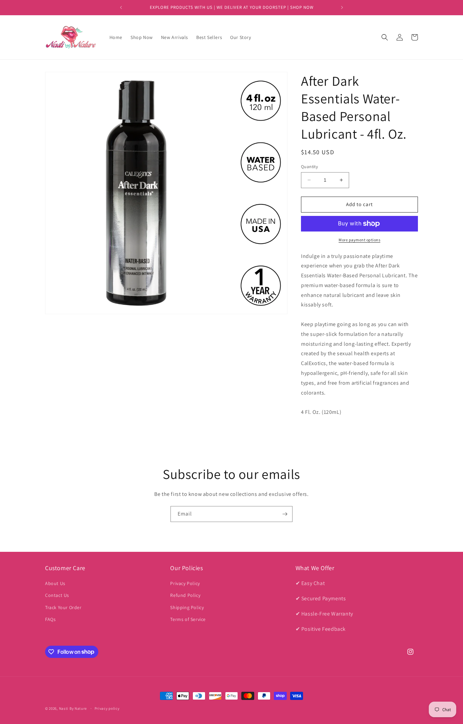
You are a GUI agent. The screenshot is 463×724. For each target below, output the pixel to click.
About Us (55, 583)
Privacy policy (107, 708)
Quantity (309, 166)
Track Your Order (63, 607)
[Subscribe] (284, 514)
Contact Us (57, 595)
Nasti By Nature (73, 708)
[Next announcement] (342, 7)
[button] (384, 37)
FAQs (50, 619)
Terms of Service (188, 619)
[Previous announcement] (121, 7)
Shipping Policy (187, 607)
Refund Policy (185, 595)
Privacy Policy (185, 583)
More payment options (359, 239)
